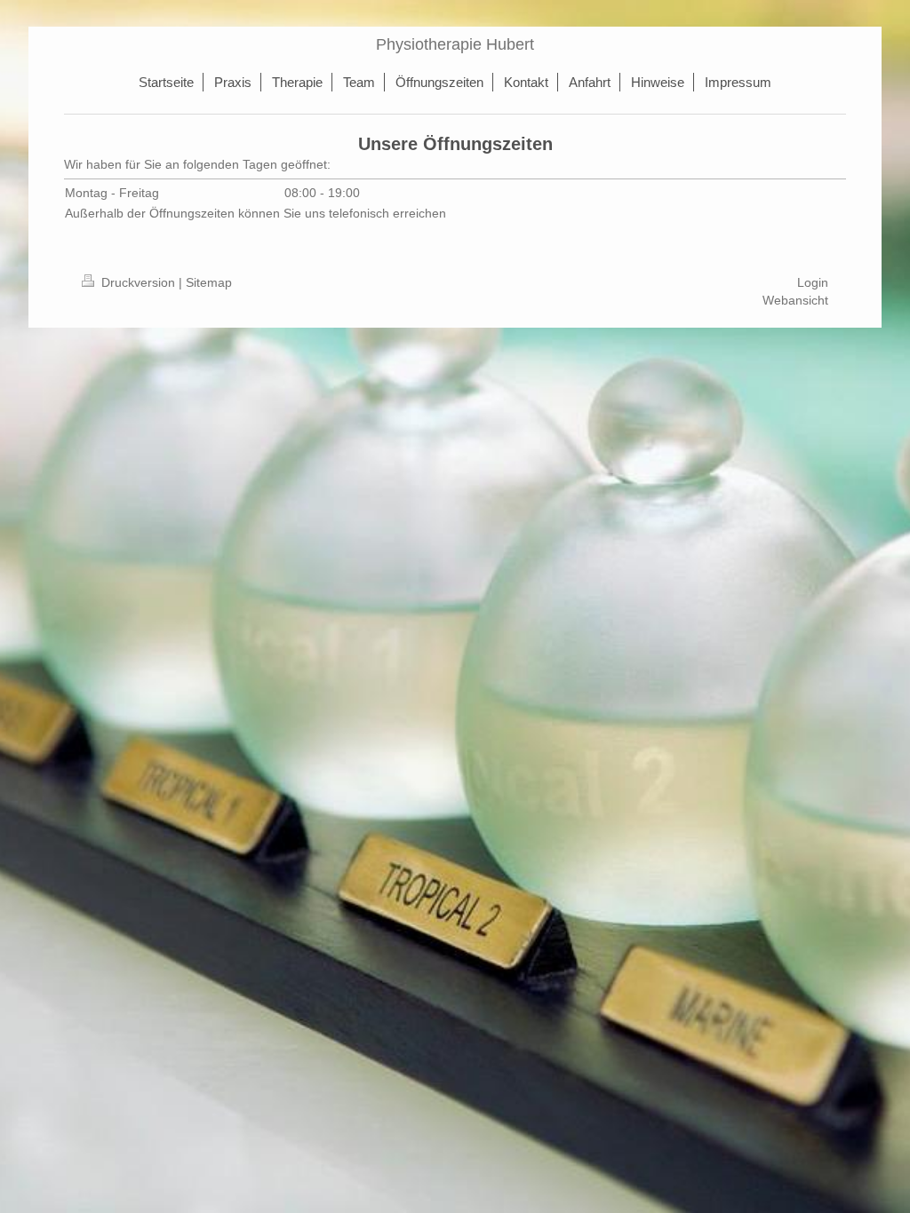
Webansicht (795, 300)
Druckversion (138, 282)
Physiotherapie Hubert (455, 44)
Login (812, 282)
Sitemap (209, 282)
